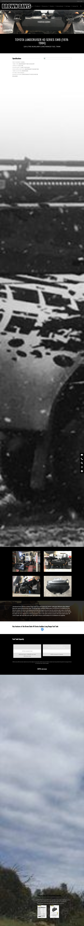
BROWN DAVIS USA (6, 1)
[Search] (80, 6)
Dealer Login (79, 1)
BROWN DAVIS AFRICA (17, 1)
